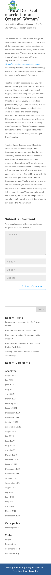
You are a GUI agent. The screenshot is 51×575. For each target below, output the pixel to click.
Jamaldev (33, 571)
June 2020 (10, 441)
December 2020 (13, 413)
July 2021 (9, 380)
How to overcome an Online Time (20, 330)
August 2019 (10, 488)
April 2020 (10, 450)
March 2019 (10, 511)
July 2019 (9, 492)
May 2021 (9, 389)
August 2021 (10, 375)
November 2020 (12, 417)
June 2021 (9, 385)
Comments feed (12, 549)
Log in (8, 539)
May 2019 (9, 502)
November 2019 (12, 473)
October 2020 (11, 422)
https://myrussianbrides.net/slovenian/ (22, 64)
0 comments (30, 28)
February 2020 (12, 459)
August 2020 (11, 431)
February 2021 (11, 403)
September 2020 (13, 427)
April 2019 (9, 506)
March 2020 (11, 455)
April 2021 (9, 394)
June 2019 (9, 497)
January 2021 (11, 408)
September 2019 (12, 483)
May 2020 (10, 445)
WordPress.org (12, 553)
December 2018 (12, 516)
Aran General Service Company (21, 24)
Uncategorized (17, 28)
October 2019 (11, 478)
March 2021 (10, 399)
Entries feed (10, 544)
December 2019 (12, 469)
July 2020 (9, 436)
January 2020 (11, 464)
